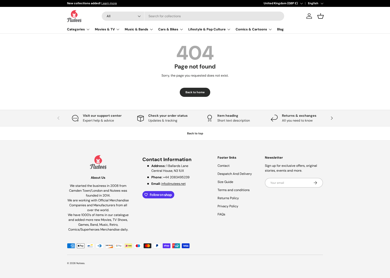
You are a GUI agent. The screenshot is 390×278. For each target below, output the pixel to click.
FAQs (221, 214)
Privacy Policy (228, 206)
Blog (280, 29)
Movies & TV (105, 29)
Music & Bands (136, 29)
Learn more (109, 3)
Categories (76, 29)
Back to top (195, 133)
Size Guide (225, 182)
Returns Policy (228, 198)
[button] (320, 16)
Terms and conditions (234, 190)
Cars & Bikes (168, 29)
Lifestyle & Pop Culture (207, 29)
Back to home (195, 92)
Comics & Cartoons (251, 29)
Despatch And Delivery (235, 174)
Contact (224, 166)
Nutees (80, 263)
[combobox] (193, 16)
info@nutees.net (173, 184)
